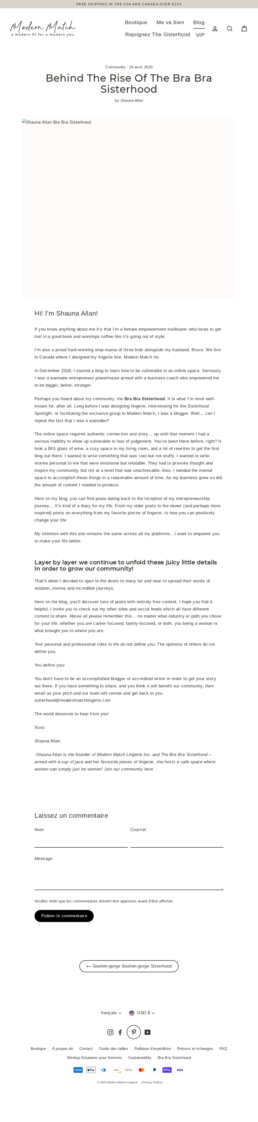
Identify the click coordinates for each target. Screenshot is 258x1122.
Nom (39, 829)
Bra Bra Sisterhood (174, 1057)
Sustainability (139, 1057)
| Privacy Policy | (152, 1082)
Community (115, 67)
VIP (200, 35)
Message (43, 858)
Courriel (138, 829)
